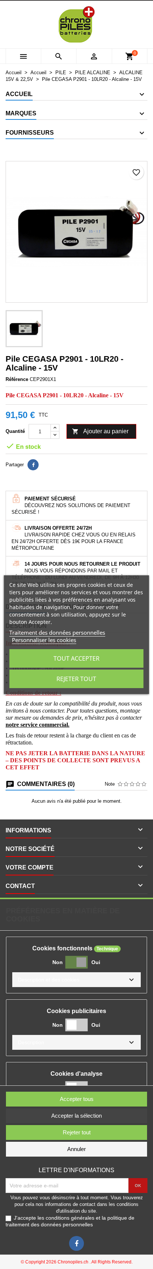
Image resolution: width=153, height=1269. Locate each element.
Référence (17, 379)
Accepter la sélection (76, 1115)
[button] (76, 979)
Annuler (76, 1149)
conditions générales (70, 1218)
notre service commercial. (37, 724)
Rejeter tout (76, 679)
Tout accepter (76, 658)
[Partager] (33, 464)
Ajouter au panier (100, 431)
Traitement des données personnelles (57, 632)
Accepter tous (77, 1099)
